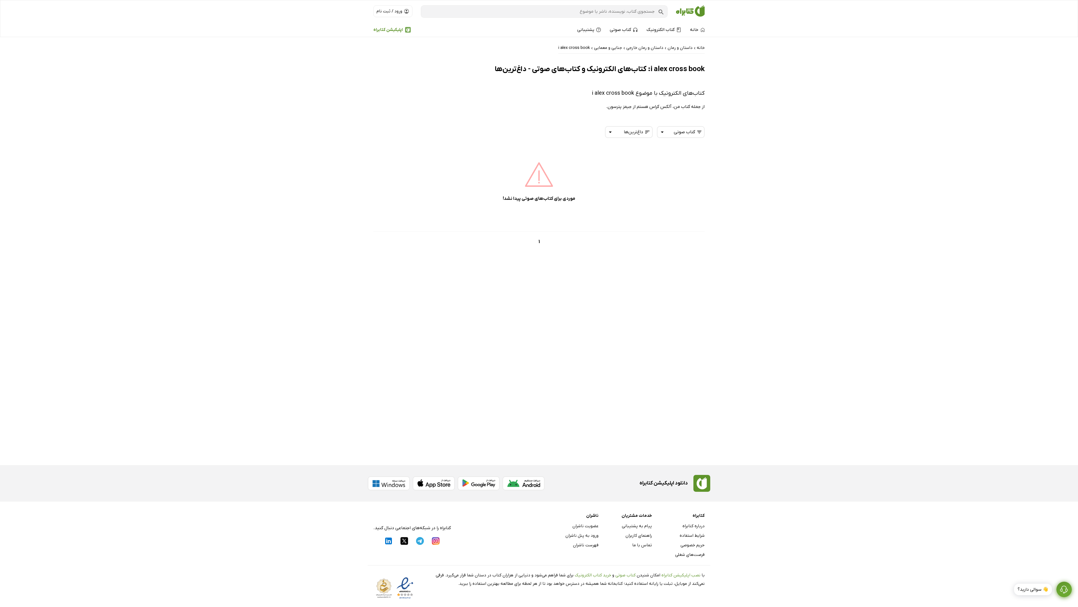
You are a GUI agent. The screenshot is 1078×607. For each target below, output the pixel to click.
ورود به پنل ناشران (582, 535)
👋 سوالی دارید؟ (1033, 589)
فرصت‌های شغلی (690, 555)
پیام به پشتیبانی (637, 526)
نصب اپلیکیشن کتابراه (680, 575)
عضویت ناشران (585, 526)
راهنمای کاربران (638, 535)
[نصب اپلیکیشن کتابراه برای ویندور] (389, 483)
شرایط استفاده (692, 535)
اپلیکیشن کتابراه (388, 30)
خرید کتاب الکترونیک (593, 575)
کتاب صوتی (625, 575)
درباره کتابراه (693, 526)
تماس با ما (642, 545)
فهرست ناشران (586, 545)
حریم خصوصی (692, 545)
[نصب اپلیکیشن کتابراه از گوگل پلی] (479, 483)
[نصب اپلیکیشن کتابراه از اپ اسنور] (434, 483)
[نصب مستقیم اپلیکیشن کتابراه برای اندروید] (524, 483)
